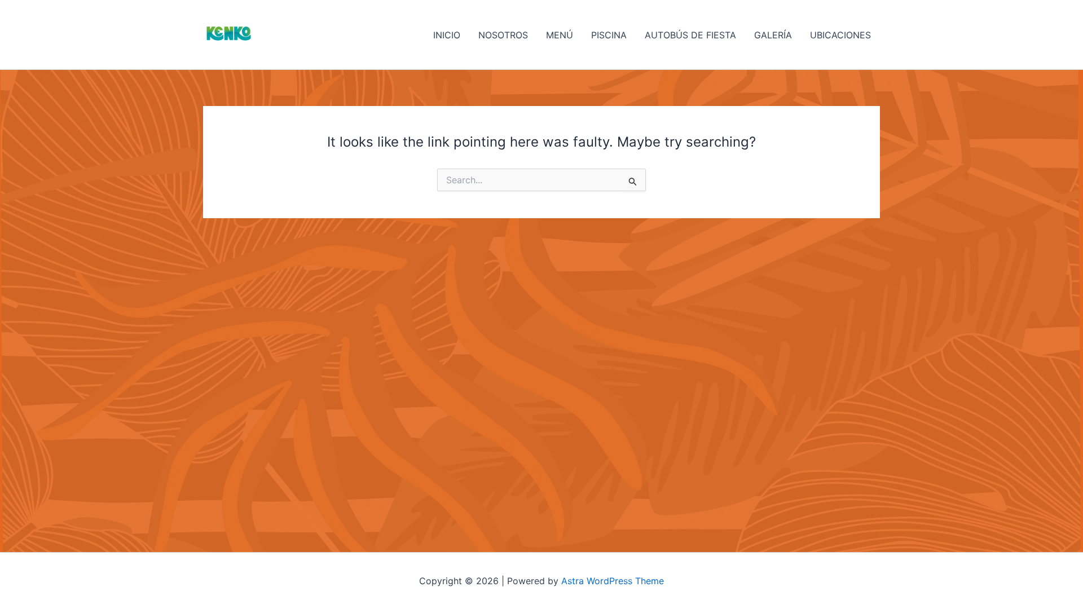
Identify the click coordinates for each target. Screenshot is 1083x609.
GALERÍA (773, 35)
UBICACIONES (840, 35)
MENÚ (559, 35)
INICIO (446, 35)
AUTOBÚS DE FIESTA (690, 35)
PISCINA (609, 35)
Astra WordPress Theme (612, 580)
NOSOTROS (503, 35)
